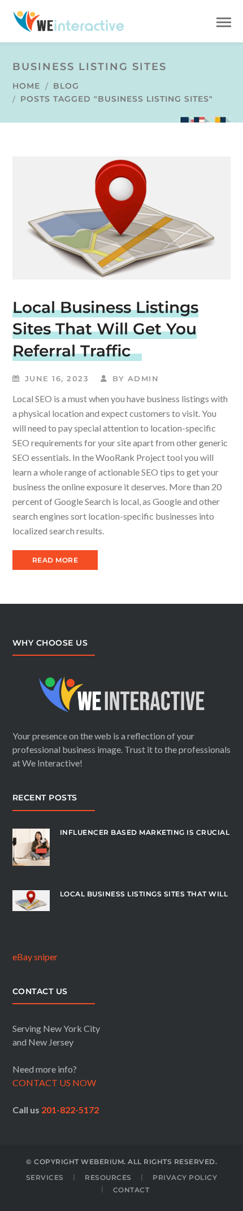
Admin (143, 378)
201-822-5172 (70, 1109)
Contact (131, 1190)
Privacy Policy (185, 1177)
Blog (66, 86)
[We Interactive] (68, 20)
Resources (108, 1177)
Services (45, 1177)
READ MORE (55, 560)
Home (26, 86)
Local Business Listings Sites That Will (144, 894)
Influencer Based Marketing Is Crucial (145, 832)
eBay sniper (35, 956)
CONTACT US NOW (54, 1082)
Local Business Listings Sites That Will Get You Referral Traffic (105, 329)
